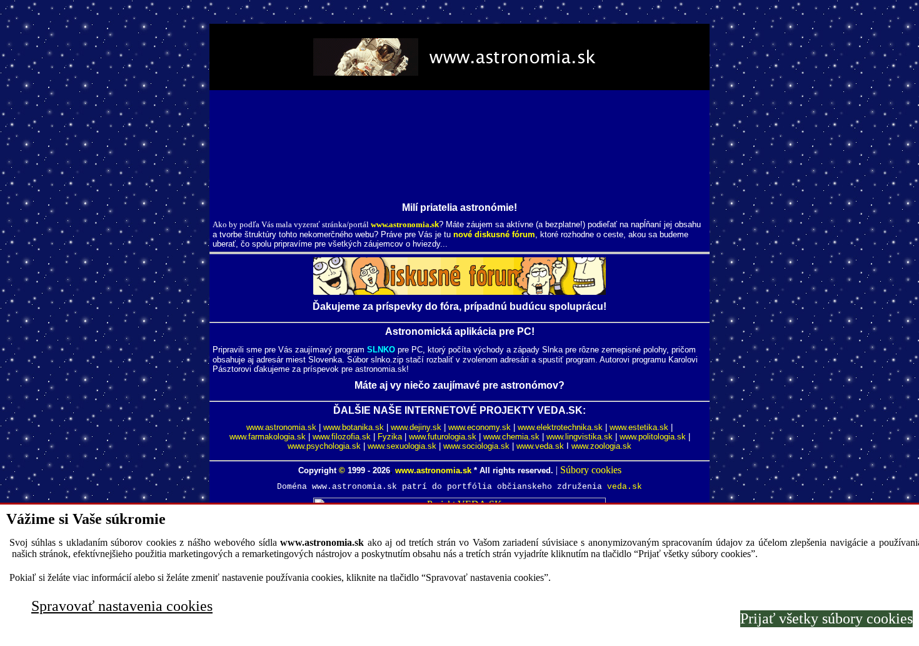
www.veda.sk (540, 446)
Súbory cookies (590, 469)
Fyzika (390, 436)
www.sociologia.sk (476, 446)
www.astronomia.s (402, 224)
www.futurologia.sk (442, 436)
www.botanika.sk (353, 427)
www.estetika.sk (639, 427)
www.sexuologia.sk (402, 446)
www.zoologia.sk (601, 446)
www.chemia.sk (511, 436)
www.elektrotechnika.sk (560, 427)
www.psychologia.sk (324, 446)
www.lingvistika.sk (579, 436)
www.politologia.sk (653, 436)
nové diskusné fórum (494, 234)
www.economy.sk (479, 427)
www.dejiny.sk (416, 427)
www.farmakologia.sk (267, 436)
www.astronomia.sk (281, 427)
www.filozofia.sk (342, 436)
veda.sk (624, 486)
